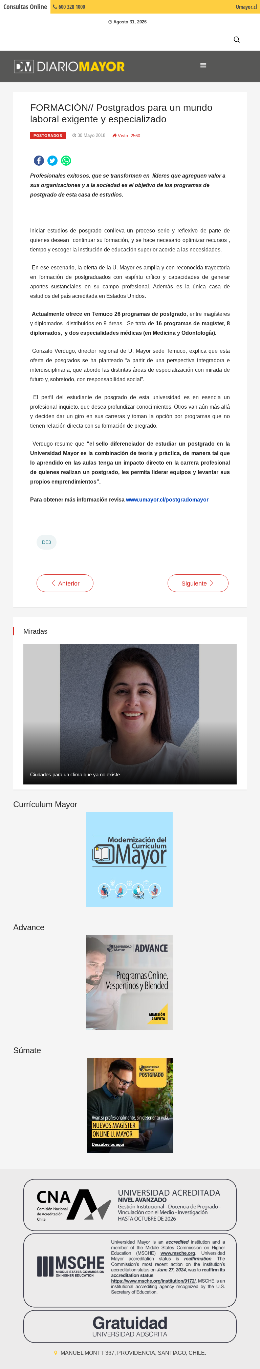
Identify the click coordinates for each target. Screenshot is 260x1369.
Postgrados (48, 136)
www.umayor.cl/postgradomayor (167, 500)
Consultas (25, 6)
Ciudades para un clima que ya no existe (75, 774)
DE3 (46, 542)
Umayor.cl (246, 7)
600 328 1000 (71, 7)
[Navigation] (203, 65)
